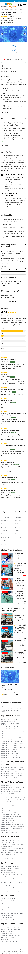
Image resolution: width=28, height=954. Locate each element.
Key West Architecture (6, 856)
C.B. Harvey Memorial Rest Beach (9, 848)
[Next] (17, 502)
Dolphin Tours (4, 530)
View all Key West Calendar (7, 919)
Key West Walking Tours (6, 828)
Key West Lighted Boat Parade (8, 909)
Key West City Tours (5, 791)
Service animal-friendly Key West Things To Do (12, 769)
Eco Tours (17, 530)
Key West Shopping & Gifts (7, 933)
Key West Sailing (5, 816)
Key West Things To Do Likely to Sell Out (10, 757)
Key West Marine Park (6, 840)
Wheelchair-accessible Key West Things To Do (12, 767)
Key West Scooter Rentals (16, 816)
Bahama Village (16, 840)
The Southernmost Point (6, 852)
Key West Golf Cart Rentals (7, 801)
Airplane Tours (18, 517)
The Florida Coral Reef (6, 870)
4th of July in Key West (6, 917)
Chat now (5, 24)
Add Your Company (19, 951)
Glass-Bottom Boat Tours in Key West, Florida (11, 882)
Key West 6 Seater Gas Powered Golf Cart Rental (19, 615)
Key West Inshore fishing (6, 808)
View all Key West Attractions (8, 858)
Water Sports (13, 9)
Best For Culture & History (17, 927)
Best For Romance (15, 929)
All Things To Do (5, 517)
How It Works (16, 949)
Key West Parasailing (16, 814)
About (9, 951)
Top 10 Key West (5, 939)
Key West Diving (5, 868)
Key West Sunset (5, 880)
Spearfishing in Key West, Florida (8, 885)
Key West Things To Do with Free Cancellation (11, 728)
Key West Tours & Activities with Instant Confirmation (10, 724)
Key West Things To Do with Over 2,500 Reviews (12, 747)
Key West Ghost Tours (18, 799)
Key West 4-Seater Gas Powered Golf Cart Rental (19, 628)
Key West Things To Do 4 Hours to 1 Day (10, 737)
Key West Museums (5, 814)
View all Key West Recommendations (9, 941)
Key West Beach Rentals (6, 787)
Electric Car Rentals (5, 533)
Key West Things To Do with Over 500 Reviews (12, 743)
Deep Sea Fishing (5, 537)
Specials (10, 949)
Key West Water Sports (18, 828)
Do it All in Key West (5, 891)
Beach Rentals (4, 520)
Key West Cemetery (18, 852)
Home (2, 9)
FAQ (13, 951)
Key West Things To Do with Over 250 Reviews (12, 741)
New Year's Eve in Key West (7, 905)
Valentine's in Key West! (6, 911)
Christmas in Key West (6, 907)
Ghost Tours (4, 540)
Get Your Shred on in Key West (8, 889)
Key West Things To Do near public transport (11, 773)
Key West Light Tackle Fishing (8, 812)
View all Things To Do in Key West (9, 832)
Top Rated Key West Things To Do (9, 719)
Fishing (16, 533)
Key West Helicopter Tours (7, 803)
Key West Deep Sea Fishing (7, 793)
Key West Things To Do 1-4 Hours (9, 735)
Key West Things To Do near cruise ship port (11, 775)
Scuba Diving (19, 9)
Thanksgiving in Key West (7, 900)
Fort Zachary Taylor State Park (8, 844)
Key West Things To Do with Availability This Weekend (11, 711)
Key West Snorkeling (6, 824)
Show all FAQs (13, 270)
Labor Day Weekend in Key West (8, 898)
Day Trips (17, 527)
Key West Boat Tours (6, 789)
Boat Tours (3, 523)
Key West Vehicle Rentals (19, 826)
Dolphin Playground (11, 850)
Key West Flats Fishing (6, 799)
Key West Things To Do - (9, 751)
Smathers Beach (20, 844)
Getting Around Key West (7, 931)
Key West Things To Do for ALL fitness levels (11, 777)
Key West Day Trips (16, 791)
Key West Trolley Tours (6, 826)
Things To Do (7, 9)
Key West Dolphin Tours (6, 795)
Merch (4, 949)
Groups (22, 949)
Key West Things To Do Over (9, 755)
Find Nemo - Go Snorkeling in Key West (10, 887)
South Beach (11, 846)
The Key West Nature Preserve (8, 872)
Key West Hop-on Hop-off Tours (8, 805)
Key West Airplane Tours (6, 785)
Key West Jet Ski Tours (19, 808)
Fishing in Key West (5, 874)
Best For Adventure (5, 927)
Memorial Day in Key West (7, 915)
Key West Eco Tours (17, 795)
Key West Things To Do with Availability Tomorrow (12, 708)
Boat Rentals (18, 520)
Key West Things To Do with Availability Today (12, 706)
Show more (13, 281)
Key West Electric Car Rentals (8, 797)
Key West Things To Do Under (9, 749)
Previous (2, 34)
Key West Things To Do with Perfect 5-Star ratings (12, 731)
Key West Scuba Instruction (7, 820)
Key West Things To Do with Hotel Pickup (10, 726)
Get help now (13, 301)
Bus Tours (17, 523)
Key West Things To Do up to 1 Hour (9, 733)
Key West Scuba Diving (6, 818)
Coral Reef (3, 850)
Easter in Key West (18, 913)
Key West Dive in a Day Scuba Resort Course (19, 567)
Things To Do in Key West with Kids (9, 937)
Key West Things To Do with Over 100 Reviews (12, 739)
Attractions (18, 512)
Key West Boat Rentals (19, 787)
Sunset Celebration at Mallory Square (10, 854)
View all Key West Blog (17, 891)
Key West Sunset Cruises (17, 824)
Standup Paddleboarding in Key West (10, 876)
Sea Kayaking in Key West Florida (9, 878)
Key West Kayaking (5, 810)
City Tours (3, 527)
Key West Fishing (20, 797)
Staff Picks (17, 935)
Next (24, 34)
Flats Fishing (18, 537)
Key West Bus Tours (16, 789)
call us (11, 22)
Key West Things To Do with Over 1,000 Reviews (12, 745)
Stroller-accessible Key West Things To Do (11, 771)
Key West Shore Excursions (7, 935)
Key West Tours (7, 512)
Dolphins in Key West (16, 874)
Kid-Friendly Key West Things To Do (9, 721)
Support (4, 951)
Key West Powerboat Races (7, 903)
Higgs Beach (4, 846)
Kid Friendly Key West (6, 866)
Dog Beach (20, 848)
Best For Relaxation (5, 929)
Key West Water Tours (6, 830)
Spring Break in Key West (7, 913)
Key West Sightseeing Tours (7, 822)
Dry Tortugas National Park (7, 842)
